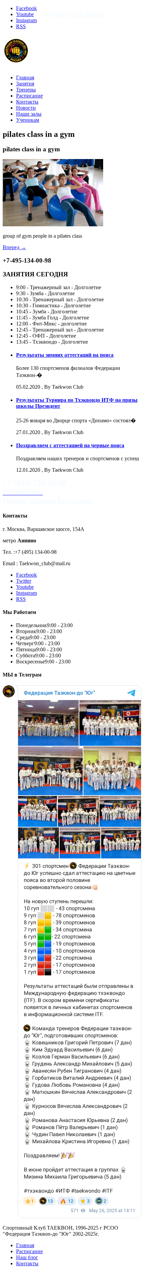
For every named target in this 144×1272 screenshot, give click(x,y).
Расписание (29, 96)
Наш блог (27, 1257)
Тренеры (26, 89)
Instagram (26, 20)
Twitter (23, 581)
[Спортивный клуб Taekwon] (16, 61)
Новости (26, 108)
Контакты (27, 102)
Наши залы (29, 114)
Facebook (26, 8)
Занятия (25, 83)
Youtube (25, 14)
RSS (21, 26)
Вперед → (14, 247)
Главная (25, 77)
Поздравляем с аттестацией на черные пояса (70, 445)
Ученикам (27, 120)
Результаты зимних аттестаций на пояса (65, 355)
